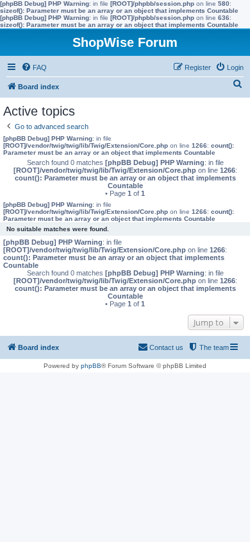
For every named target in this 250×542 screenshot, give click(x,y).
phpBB (91, 365)
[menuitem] (34, 67)
